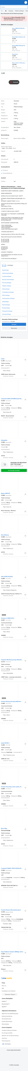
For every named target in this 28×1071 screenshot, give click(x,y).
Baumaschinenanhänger (8, 279)
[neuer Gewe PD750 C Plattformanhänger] (14, 732)
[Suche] (25, 7)
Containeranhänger (6, 276)
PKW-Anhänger (6, 295)
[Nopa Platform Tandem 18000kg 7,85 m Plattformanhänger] (14, 941)
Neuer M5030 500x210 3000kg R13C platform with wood (19, 45)
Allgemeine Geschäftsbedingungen (10, 1013)
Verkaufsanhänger (6, 314)
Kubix (2, 358)
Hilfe (3, 988)
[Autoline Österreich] (9, 2)
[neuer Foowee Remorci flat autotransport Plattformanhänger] (14, 899)
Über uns (4, 985)
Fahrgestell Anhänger (7, 311)
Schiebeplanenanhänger (8, 292)
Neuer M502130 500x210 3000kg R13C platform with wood (19, 28)
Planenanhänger (6, 304)
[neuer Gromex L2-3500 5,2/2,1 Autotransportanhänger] (14, 607)
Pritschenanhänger (6, 282)
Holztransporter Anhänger (8, 298)
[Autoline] (6, 11)
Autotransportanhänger (7, 273)
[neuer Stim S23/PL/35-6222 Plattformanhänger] (14, 566)
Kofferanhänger (6, 289)
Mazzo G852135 (5, 493)
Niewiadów (4, 440)
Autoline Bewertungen (7, 1021)
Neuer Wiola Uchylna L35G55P (19, 37)
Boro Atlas (4, 828)
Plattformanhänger (18, 106)
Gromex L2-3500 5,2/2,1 (7, 618)
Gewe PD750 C (5, 743)
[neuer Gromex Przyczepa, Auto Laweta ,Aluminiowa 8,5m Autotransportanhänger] (14, 776)
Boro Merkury (5, 535)
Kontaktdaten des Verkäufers (8, 991)
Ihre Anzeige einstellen (14, 470)
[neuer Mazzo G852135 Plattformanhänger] (14, 483)
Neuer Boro (15, 54)
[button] (26, 2)
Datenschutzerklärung (7, 1016)
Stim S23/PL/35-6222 (7, 576)
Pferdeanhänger (6, 308)
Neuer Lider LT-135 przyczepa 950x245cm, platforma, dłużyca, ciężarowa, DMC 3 (19, 62)
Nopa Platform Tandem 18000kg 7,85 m (12, 951)
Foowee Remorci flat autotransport (11, 910)
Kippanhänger (5, 270)
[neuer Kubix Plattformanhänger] (14, 348)
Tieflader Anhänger (6, 285)
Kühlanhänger (5, 301)
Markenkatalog (5, 1024)
